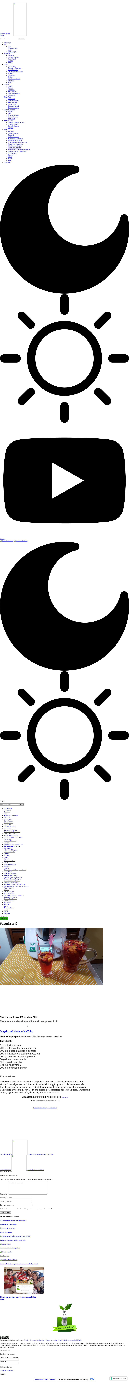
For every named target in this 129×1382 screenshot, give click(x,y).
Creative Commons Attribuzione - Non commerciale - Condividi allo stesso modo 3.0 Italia (53, 1340)
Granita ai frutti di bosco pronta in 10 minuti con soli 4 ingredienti (19, 1264)
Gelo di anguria (4, 1256)
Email (2, 1201)
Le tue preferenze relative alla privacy (73, 1379)
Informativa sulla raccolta (45, 1379)
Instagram (64, 1097)
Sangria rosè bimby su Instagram (45, 1108)
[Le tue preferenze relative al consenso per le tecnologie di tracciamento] (118, 1378)
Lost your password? (6, 1370)
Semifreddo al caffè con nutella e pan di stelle (12, 1240)
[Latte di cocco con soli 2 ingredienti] (5, 1244)
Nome (2, 1197)
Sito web (3, 1205)
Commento (4, 1194)
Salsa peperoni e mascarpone (8, 1224)
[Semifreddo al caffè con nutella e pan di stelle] (15, 1236)
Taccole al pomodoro (6, 1232)
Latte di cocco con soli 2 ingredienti (10, 1248)
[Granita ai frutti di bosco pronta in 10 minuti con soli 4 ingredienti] (8, 1260)
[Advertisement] (45, 1001)
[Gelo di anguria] (5, 1252)
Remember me (7, 1367)
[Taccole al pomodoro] (7, 1228)
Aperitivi (4, 918)
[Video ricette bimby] (14, 541)
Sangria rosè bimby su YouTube (16, 1031)
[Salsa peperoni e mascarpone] (13, 1220)
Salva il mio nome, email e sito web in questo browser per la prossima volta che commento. (31, 1209)
